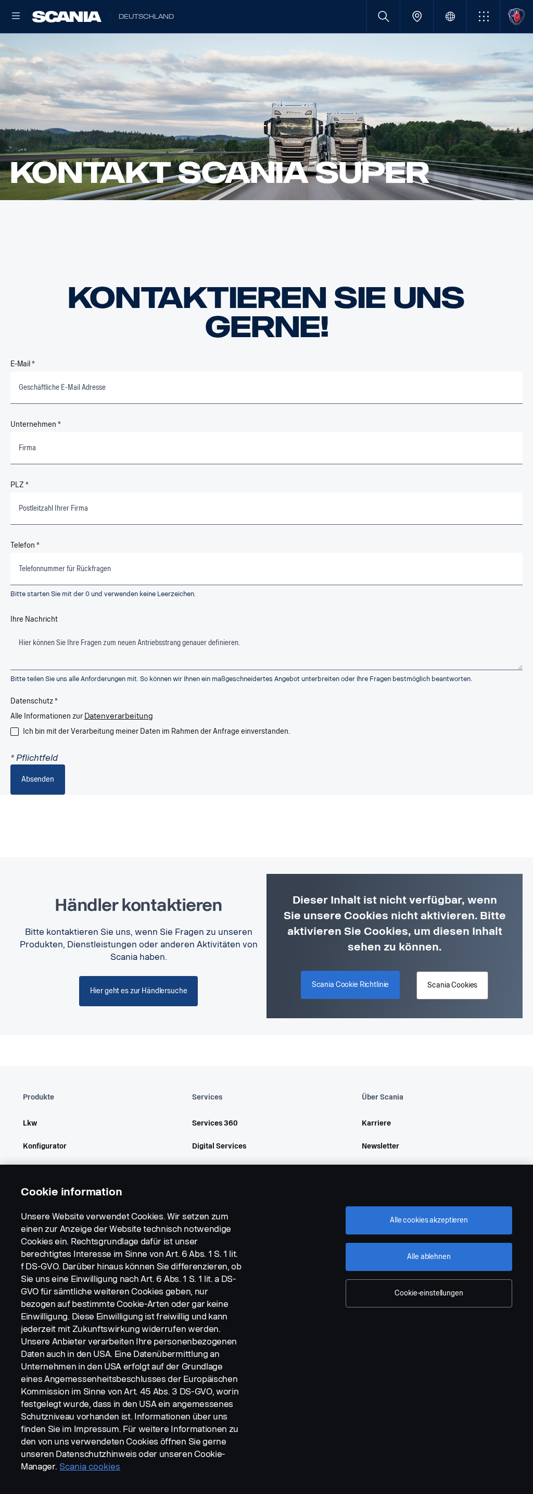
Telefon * (25, 545)
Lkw (30, 1123)
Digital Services (219, 1146)
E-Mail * (22, 364)
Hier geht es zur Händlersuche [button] (138, 990)
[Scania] (66, 16)
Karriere (376, 1123)
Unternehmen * (35, 424)
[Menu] (16, 16)
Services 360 (215, 1123)
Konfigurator (45, 1146)
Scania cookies (89, 1467)
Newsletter (380, 1146)
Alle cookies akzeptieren (429, 1220)
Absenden (37, 779)
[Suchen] (383, 16)
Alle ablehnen (428, 1256)
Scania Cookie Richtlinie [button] (350, 984)
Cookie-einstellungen (429, 1293)
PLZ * (19, 484)
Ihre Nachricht (34, 619)
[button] (483, 16)
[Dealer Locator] (416, 16)
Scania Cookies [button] (452, 985)
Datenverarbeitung (118, 716)
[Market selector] (450, 16)
